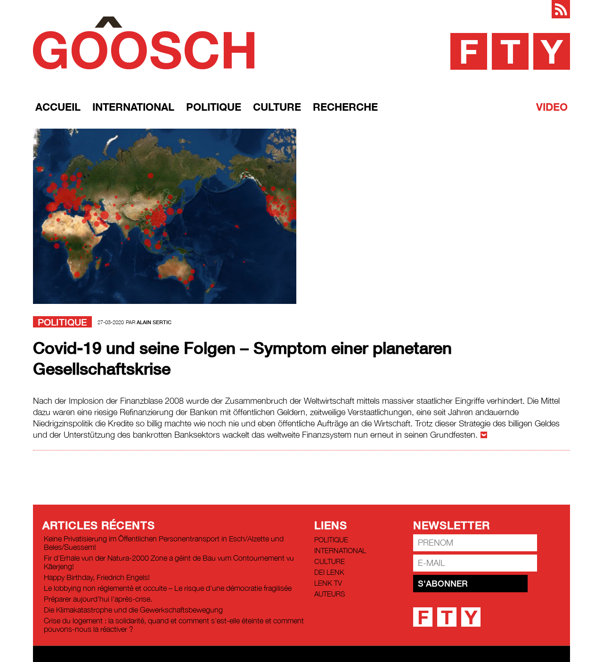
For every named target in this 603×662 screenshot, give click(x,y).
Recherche (345, 107)
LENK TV (328, 583)
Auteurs (329, 593)
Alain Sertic (154, 322)
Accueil (58, 107)
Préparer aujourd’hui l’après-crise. (98, 599)
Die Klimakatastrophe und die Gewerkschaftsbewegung (133, 609)
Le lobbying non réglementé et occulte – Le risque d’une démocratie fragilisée (168, 588)
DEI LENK (329, 572)
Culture (277, 107)
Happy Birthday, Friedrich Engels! (97, 577)
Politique (213, 107)
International (133, 107)
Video (552, 107)
